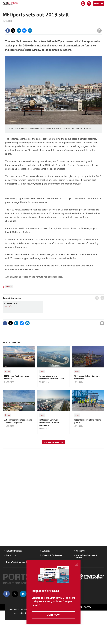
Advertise (47, 550)
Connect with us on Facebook (6, 593)
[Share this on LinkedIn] (18, 30)
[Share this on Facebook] (7, 30)
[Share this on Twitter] (13, 30)
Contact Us (11, 555)
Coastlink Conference (52, 555)
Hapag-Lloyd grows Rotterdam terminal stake (51, 377)
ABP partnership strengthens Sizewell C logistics (18, 421)
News (7, 371)
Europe (9, 286)
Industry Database (14, 550)
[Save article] (99, 30)
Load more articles (53, 442)
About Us (80, 550)
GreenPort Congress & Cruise (86, 556)
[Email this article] (30, 30)
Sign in (68, 25)
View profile (8, 306)
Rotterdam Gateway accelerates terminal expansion (49, 422)
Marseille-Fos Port (12, 303)
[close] (101, 25)
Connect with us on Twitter (14, 593)
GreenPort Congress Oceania (19, 562)
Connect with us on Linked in (23, 593)
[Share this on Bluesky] (24, 30)
